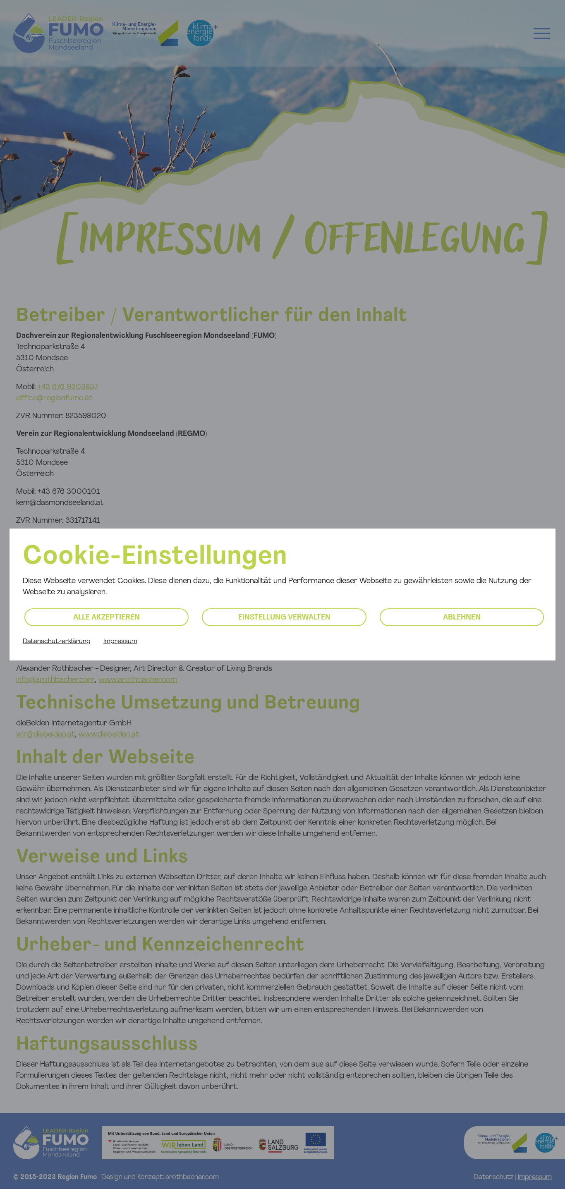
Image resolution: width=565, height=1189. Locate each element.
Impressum (120, 641)
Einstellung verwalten (284, 618)
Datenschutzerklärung (56, 641)
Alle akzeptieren (106, 618)
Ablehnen (462, 618)
